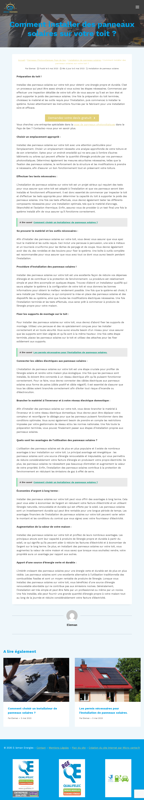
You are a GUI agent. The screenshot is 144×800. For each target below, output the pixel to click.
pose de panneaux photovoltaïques (94, 124)
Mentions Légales (59, 747)
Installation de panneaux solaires (104, 68)
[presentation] (36, 680)
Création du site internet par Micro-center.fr (114, 747)
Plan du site (79, 747)
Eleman (32, 68)
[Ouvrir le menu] (137, 7)
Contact (41, 747)
